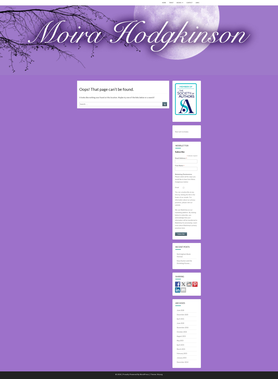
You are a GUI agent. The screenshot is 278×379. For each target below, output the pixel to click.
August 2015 (181, 336)
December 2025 (182, 314)
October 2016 (182, 332)
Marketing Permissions (183, 174)
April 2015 (180, 345)
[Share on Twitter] (183, 284)
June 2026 (180, 310)
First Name (179, 166)
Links (197, 3)
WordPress (144, 374)
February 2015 (182, 353)
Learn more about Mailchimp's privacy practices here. (186, 225)
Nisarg (160, 374)
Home (164, 3)
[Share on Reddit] (189, 284)
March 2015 (181, 349)
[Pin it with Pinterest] (195, 284)
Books (179, 3)
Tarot (171, 3)
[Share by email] (183, 290)
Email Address (181, 158)
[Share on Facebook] (177, 284)
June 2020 (180, 323)
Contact (189, 3)
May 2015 (180, 340)
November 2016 (182, 327)
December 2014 (182, 362)
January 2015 (181, 358)
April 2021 (180, 319)
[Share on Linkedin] (177, 290)
